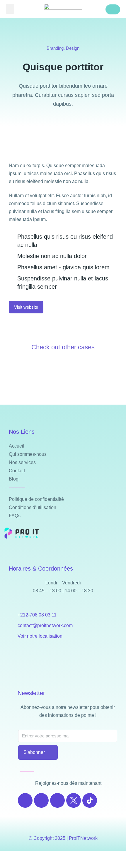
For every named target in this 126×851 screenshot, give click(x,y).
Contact (17, 470)
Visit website (26, 307)
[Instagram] (41, 800)
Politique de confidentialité (36, 499)
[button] (10, 9)
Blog (13, 478)
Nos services (22, 462)
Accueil (16, 445)
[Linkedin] (57, 800)
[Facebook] (25, 800)
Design (72, 48)
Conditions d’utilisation (32, 507)
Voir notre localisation (40, 636)
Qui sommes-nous (28, 454)
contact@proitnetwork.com (45, 625)
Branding (55, 48)
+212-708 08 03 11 (37, 614)
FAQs (15, 515)
